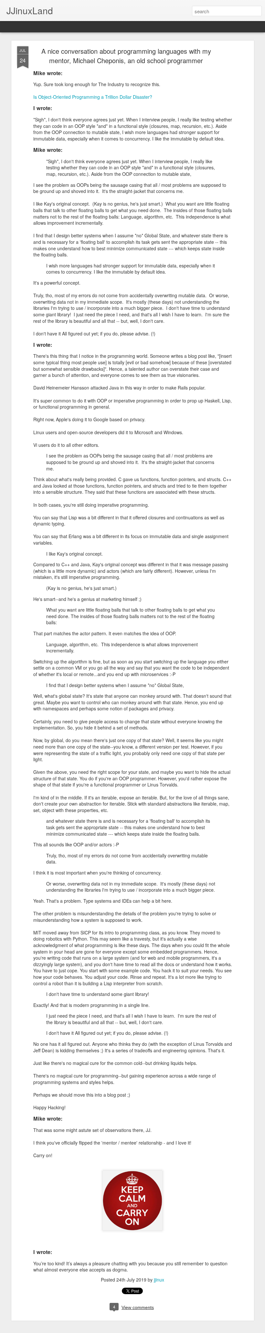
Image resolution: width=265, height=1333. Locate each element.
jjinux (159, 1279)
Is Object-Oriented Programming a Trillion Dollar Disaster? (92, 97)
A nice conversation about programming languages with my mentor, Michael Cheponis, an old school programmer (126, 55)
